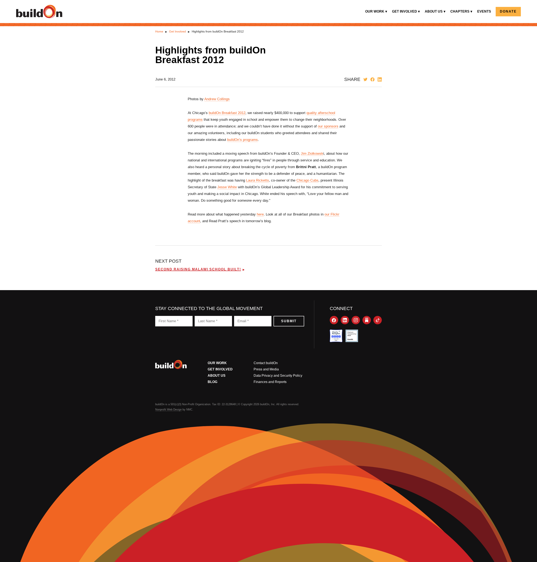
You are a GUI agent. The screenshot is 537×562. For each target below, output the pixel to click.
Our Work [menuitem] (374, 11)
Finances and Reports (270, 382)
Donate (508, 11)
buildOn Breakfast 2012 (227, 113)
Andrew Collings (217, 99)
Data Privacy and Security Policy (278, 375)
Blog (212, 382)
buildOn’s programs (242, 140)
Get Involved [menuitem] (404, 11)
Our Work (217, 363)
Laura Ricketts (257, 180)
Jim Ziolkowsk (312, 154)
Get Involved (177, 31)
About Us (216, 375)
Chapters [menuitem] (459, 11)
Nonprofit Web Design (168, 409)
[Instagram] (356, 320)
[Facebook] (334, 320)
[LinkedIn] (345, 320)
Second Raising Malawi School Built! (198, 269)
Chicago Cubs (307, 180)
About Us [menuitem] (434, 11)
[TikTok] (377, 320)
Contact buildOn (266, 363)
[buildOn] (39, 11)
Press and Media (266, 369)
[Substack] (366, 320)
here (260, 214)
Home (159, 31)
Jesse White (227, 187)
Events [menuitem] (484, 11)
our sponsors (328, 126)
